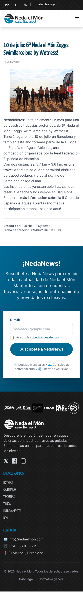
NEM (5, 518)
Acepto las (37, 337)
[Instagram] (23, 461)
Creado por (11, 225)
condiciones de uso (45, 337)
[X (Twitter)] (6, 461)
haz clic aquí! (50, 209)
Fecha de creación (16, 230)
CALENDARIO (9, 489)
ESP (7, 5)
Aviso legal (26, 579)
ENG (25, 5)
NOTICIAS (8, 482)
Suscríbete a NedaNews (42, 349)
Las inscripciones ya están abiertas (31, 186)
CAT (16, 5)
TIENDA (7, 504)
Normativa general (51, 579)
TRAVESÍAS (9, 497)
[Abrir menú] (77, 18)
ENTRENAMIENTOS (12, 511)
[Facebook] (14, 461)
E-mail (15, 319)
